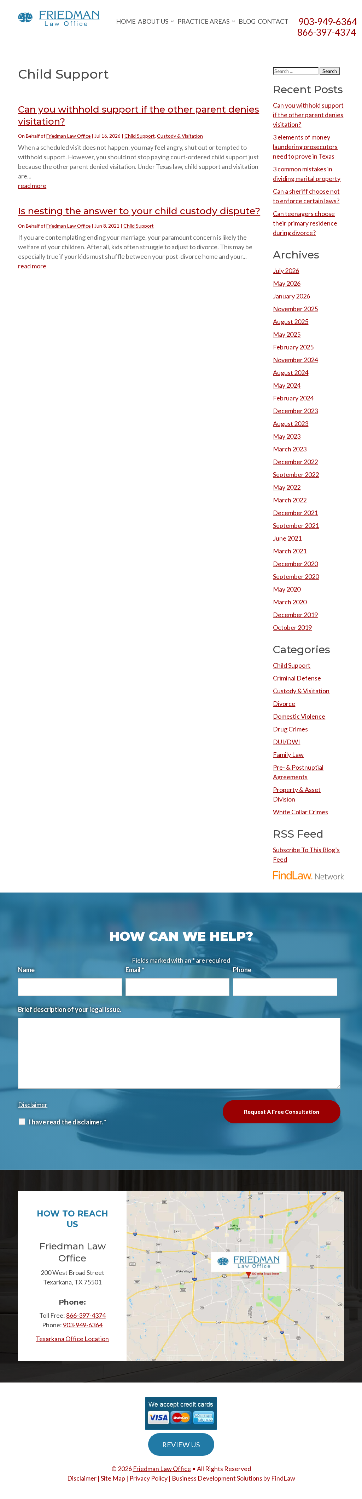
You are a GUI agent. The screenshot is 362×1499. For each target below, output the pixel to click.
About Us (153, 21)
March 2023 (289, 449)
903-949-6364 (83, 1325)
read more (32, 185)
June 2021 (287, 538)
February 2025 (293, 347)
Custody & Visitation (180, 136)
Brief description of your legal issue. (69, 1009)
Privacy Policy (148, 1478)
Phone (242, 970)
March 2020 (289, 602)
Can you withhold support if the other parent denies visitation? (308, 114)
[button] (355, 1448)
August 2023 (290, 423)
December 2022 (295, 462)
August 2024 (290, 372)
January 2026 (291, 296)
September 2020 (296, 576)
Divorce (284, 703)
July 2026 (286, 270)
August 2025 (290, 321)
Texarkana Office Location (72, 1339)
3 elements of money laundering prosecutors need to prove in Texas (305, 146)
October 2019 (292, 627)
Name (26, 970)
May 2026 (286, 283)
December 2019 (295, 615)
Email (134, 970)
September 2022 (296, 474)
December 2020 (295, 564)
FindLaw (283, 1478)
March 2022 (289, 500)
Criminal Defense (297, 678)
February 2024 (293, 398)
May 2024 (286, 385)
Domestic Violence (299, 716)
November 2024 (295, 360)
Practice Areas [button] (203, 21)
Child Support (139, 136)
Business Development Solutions (217, 1478)
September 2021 (296, 525)
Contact (273, 21)
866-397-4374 (326, 32)
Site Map (113, 1478)
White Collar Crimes (300, 812)
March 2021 (289, 551)
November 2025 (295, 309)
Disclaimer (32, 1104)
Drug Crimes (290, 729)
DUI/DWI (286, 742)
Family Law (288, 754)
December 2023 (295, 411)
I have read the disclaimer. (67, 1121)
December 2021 (295, 513)
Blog (247, 21)
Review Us (181, 1444)
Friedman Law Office (68, 136)
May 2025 (286, 334)
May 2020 (286, 589)
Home (126, 21)
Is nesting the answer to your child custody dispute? (139, 211)
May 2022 (286, 487)
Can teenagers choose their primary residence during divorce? (305, 223)
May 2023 (286, 436)
